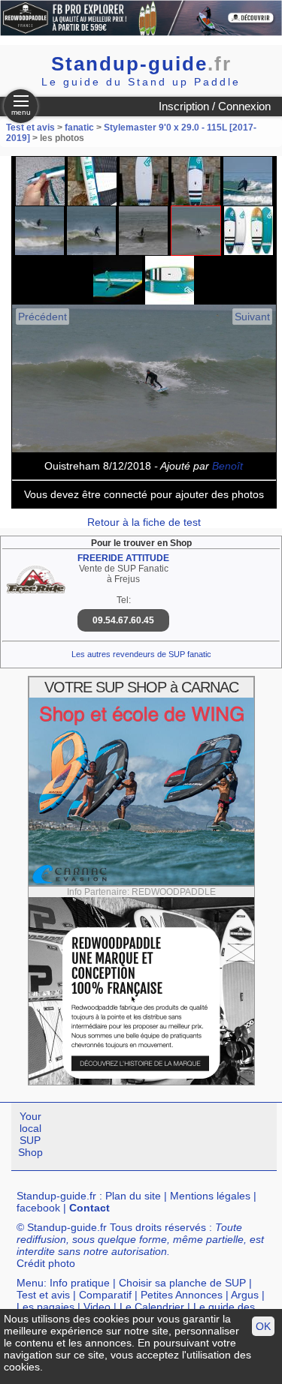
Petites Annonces (182, 1295)
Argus (245, 1295)
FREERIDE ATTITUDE (123, 558)
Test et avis (31, 127)
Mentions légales (210, 1196)
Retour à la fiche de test (144, 522)
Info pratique (80, 1283)
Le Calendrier (152, 1307)
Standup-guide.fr (56, 1196)
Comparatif (105, 1295)
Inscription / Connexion (215, 106)
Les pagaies (45, 1307)
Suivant (252, 317)
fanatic (79, 127)
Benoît (227, 466)
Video (97, 1307)
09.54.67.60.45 (123, 620)
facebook (38, 1208)
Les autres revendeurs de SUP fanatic (141, 654)
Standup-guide (141, 64)
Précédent (42, 317)
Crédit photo (46, 1263)
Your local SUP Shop (30, 1134)
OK (263, 1326)
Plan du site (133, 1196)
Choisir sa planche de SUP (182, 1283)
